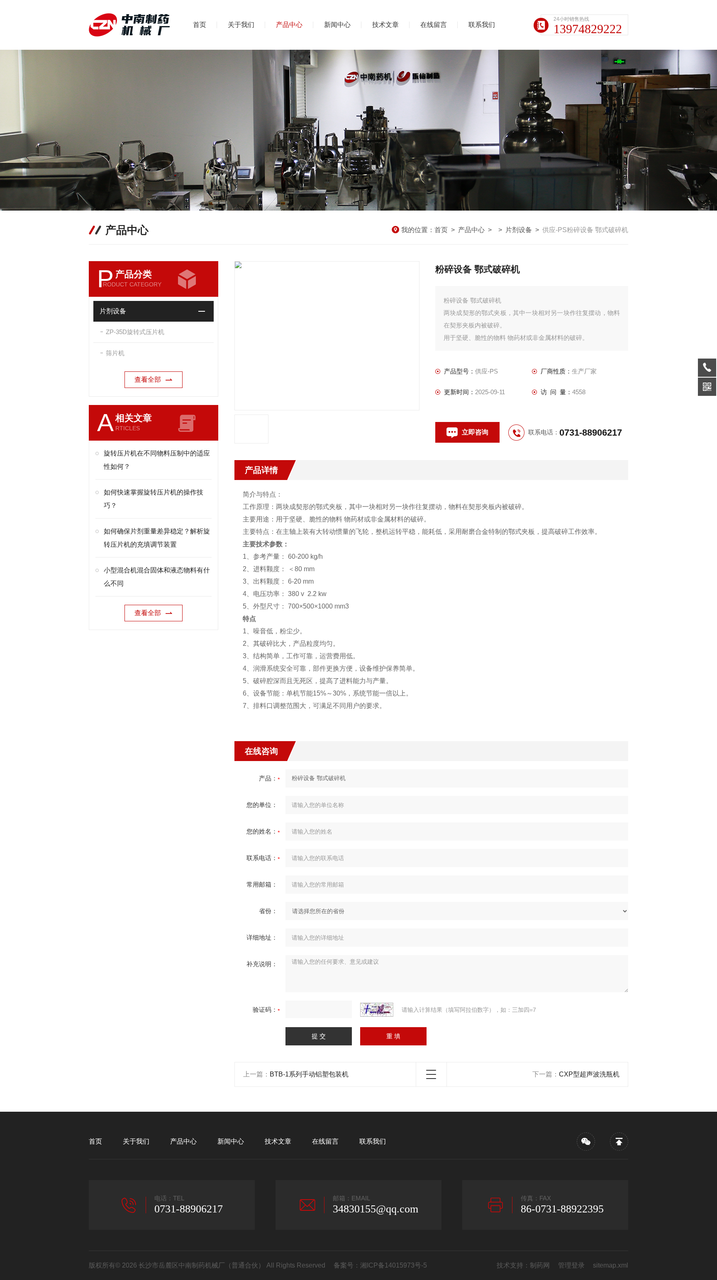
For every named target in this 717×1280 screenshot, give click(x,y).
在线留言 (433, 24)
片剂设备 (518, 229)
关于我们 (241, 24)
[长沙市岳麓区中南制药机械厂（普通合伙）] (132, 24)
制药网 (540, 1265)
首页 (199, 24)
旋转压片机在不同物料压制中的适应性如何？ (157, 460)
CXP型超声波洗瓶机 (589, 1074)
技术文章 (385, 24)
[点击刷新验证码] (376, 1010)
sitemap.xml (610, 1265)
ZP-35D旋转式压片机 (135, 331)
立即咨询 (475, 432)
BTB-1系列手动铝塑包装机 (309, 1074)
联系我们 (481, 24)
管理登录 (571, 1265)
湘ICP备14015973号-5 (393, 1265)
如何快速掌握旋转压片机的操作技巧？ (153, 499)
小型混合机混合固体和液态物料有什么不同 (157, 577)
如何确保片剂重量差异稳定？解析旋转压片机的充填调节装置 (157, 538)
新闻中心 (337, 24)
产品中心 (289, 24)
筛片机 (115, 352)
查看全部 (147, 379)
